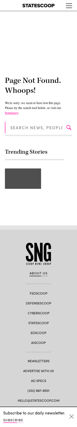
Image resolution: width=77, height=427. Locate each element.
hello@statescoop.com (39, 400)
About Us (39, 273)
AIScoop (38, 342)
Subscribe (13, 420)
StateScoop (38, 323)
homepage (11, 112)
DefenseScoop (38, 303)
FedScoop (38, 293)
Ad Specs (38, 380)
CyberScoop (38, 313)
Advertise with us (38, 371)
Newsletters (38, 361)
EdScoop (38, 333)
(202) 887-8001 (38, 390)
